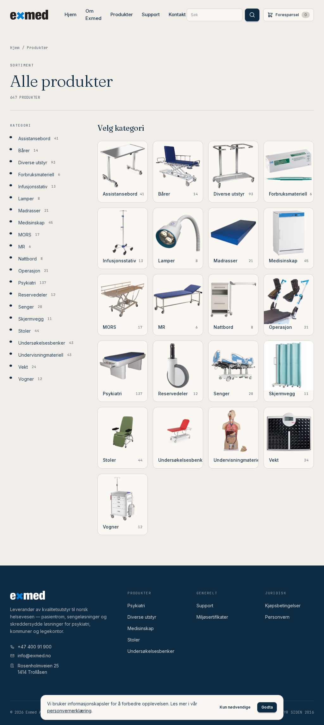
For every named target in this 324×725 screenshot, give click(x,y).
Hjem (71, 14)
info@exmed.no (34, 655)
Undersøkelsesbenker (151, 651)
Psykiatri (136, 605)
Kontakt (177, 14)
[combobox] (214, 15)
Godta (267, 707)
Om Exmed (93, 14)
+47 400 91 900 (35, 646)
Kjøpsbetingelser (283, 605)
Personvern (277, 617)
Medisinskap (141, 628)
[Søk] (252, 15)
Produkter (121, 14)
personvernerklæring (69, 710)
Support (151, 14)
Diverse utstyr (142, 617)
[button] (288, 15)
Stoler (134, 639)
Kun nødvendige (235, 707)
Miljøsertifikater (212, 617)
